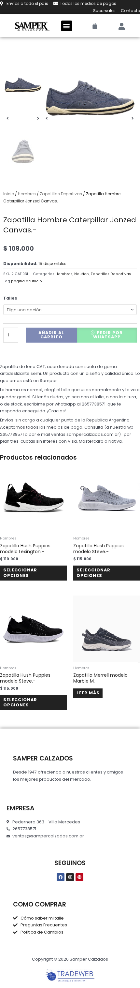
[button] (66, 26)
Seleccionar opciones (20, 572)
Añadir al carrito (51, 335)
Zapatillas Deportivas (61, 194)
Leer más (88, 693)
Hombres (27, 194)
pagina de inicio (26, 281)
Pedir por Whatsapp (108, 335)
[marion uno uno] (89, 100)
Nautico (81, 274)
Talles (10, 298)
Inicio (8, 194)
